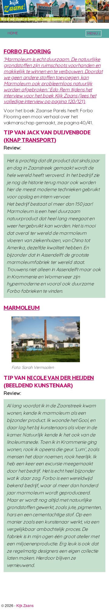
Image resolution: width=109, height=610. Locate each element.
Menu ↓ (94, 33)
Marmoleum (21, 307)
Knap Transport (30, 139)
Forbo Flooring (27, 51)
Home (13, 33)
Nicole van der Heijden (60, 377)
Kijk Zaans (25, 605)
